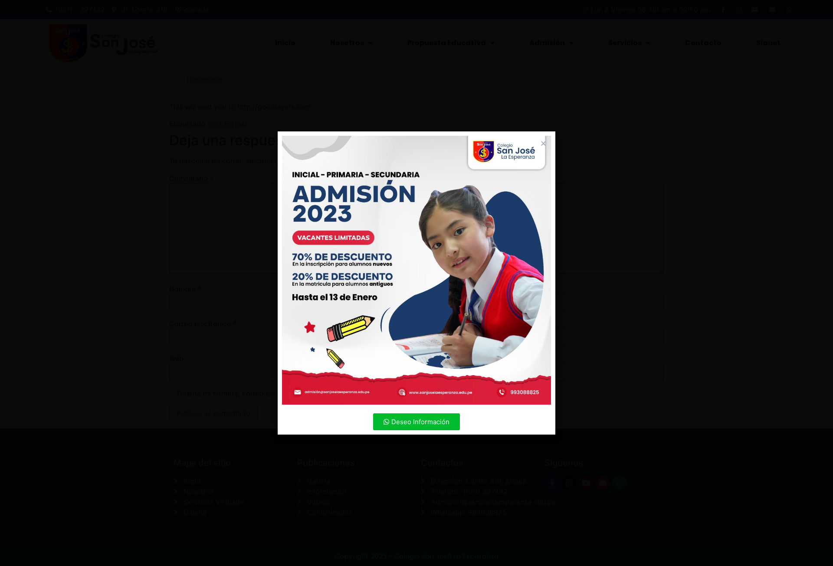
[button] (416, 421)
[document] (416, 283)
